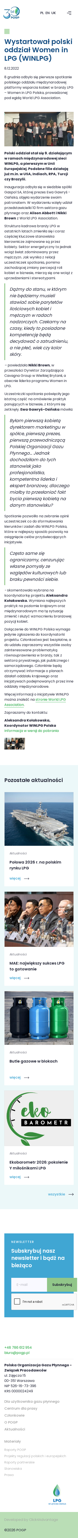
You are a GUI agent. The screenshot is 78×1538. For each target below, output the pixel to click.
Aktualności (14, 1429)
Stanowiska (13, 1468)
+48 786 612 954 (18, 1347)
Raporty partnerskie (19, 1462)
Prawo (9, 1475)
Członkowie (14, 1415)
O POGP (11, 1422)
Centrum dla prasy (20, 1408)
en (48, 12)
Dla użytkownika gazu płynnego (32, 1401)
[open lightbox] (14, 743)
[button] (69, 13)
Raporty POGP (15, 1450)
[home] (17, 13)
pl (42, 12)
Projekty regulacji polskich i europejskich (35, 1456)
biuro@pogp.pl (16, 1352)
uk (53, 12)
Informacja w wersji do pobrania (31, 730)
